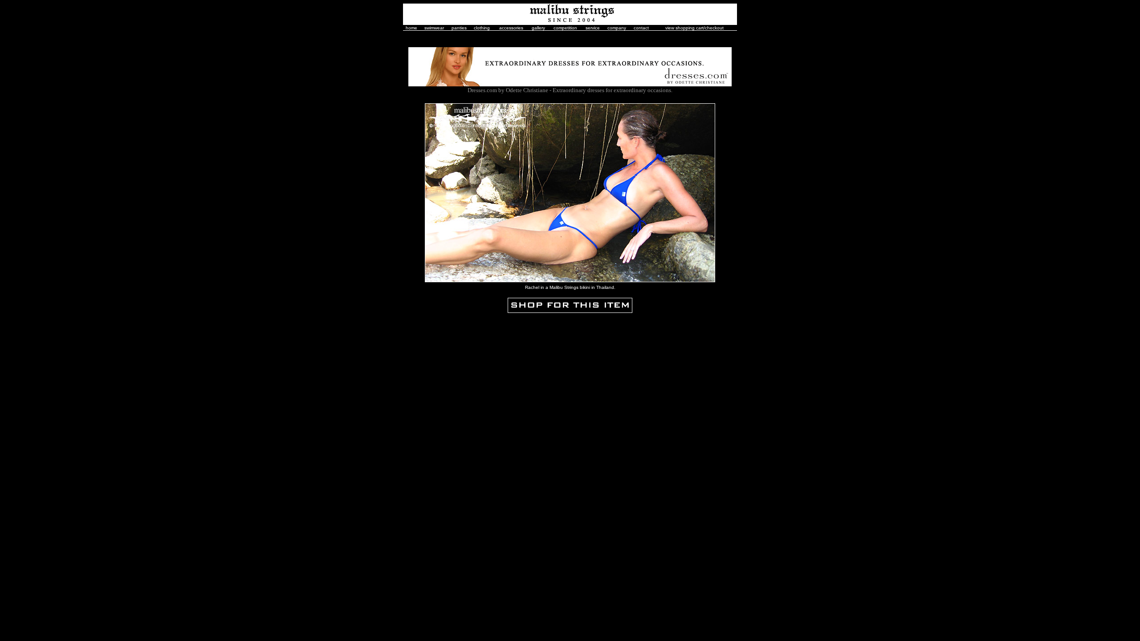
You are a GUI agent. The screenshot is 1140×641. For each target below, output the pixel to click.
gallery (538, 27)
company (616, 27)
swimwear (434, 27)
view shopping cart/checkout (694, 27)
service (593, 27)
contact (641, 27)
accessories (511, 27)
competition (565, 27)
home (411, 27)
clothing (482, 27)
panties (459, 27)
